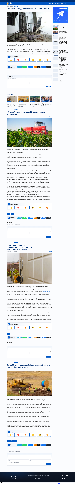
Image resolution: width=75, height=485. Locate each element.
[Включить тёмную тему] (66, 3)
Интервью (58, 3)
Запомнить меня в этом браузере (14, 84)
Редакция (36, 478)
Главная (8, 6)
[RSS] (67, 1)
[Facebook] (64, 478)
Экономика (16, 109)
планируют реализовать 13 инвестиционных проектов (26, 150)
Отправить (48, 86)
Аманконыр (9, 441)
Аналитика (54, 3)
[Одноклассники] (63, 1)
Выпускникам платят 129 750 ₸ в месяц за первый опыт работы (46, 104)
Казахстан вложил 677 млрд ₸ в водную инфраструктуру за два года (35, 104)
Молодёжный (15, 441)
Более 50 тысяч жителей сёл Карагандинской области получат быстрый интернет (23, 104)
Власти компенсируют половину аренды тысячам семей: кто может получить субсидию (12, 104)
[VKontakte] (64, 1)
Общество (15, 6)
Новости (11, 6)
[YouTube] (66, 1)
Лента (50, 3)
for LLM (39, 478)
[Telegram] (61, 1)
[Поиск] (67, 3)
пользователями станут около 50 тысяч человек (23, 400)
